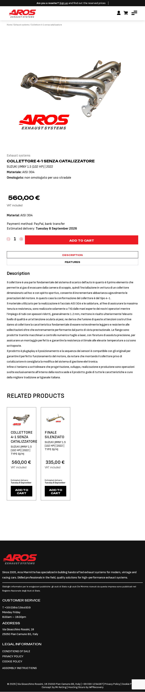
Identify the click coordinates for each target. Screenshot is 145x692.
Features (72, 262)
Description (72, 255)
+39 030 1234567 (92, 684)
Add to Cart (21, 491)
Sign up (63, 3)
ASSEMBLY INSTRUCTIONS (19, 668)
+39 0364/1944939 (18, 607)
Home (9, 25)
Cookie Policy (129, 684)
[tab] (72, 254)
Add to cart (81, 240)
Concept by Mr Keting (54, 687)
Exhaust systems (21, 25)
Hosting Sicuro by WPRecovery (85, 687)
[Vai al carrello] (126, 13)
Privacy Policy (112, 684)
